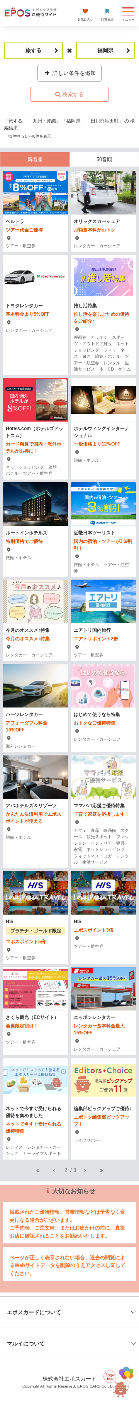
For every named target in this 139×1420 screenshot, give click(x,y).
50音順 (104, 159)
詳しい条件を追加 (73, 73)
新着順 (34, 159)
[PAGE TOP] (119, 1383)
